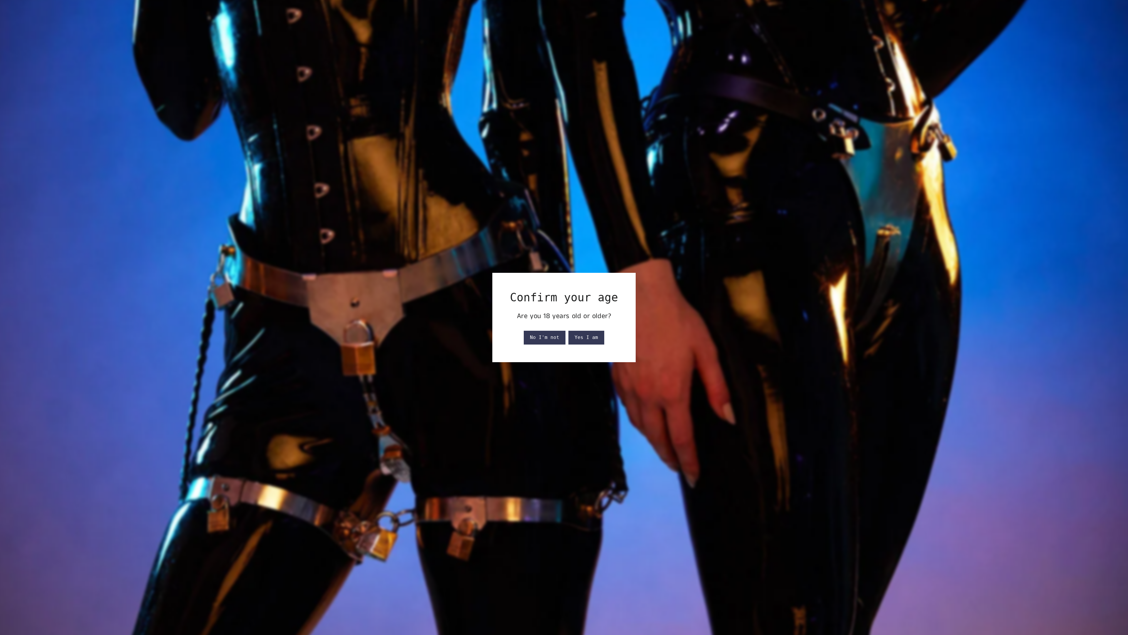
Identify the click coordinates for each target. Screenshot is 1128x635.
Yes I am (586, 337)
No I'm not (544, 337)
